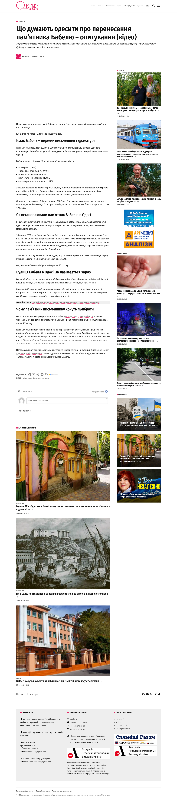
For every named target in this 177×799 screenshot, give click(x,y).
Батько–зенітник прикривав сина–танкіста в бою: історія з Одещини (139, 200)
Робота (118, 722)
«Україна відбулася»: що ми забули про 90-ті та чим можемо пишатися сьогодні (137, 424)
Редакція (25, 56)
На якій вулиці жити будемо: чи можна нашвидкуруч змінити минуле (65, 302)
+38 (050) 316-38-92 (77, 726)
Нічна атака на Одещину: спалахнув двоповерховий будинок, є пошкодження (135, 339)
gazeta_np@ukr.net (77, 729)
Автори (34, 694)
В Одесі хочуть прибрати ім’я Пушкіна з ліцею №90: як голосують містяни (57, 681)
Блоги (119, 6)
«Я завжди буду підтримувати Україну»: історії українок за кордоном (138, 495)
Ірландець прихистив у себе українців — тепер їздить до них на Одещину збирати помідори (137, 109)
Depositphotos (121, 725)
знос (39, 378)
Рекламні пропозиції (78, 722)
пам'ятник (45, 378)
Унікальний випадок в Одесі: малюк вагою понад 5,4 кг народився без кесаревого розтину (138, 292)
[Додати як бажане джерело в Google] (53, 374)
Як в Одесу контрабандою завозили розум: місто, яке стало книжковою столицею (62, 593)
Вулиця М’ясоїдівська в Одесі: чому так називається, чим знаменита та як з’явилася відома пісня (137, 458)
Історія (18, 503)
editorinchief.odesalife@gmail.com (37, 762)
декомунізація (32, 378)
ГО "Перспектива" (123, 728)
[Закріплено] (159, 6)
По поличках (110, 6)
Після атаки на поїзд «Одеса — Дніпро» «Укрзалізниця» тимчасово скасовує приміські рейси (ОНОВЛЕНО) (138, 154)
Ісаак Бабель (22, 147)
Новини (92, 6)
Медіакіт (73, 719)
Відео (25, 378)
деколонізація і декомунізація (78, 316)
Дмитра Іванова (88, 282)
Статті (99, 6)
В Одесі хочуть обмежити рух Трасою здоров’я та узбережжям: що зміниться (139, 384)
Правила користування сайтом (62, 791)
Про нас (140, 6)
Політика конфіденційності (25, 791)
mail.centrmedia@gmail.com (34, 752)
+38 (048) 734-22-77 (30, 748)
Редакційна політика (43, 791)
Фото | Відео (129, 6)
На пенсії (119, 719)
